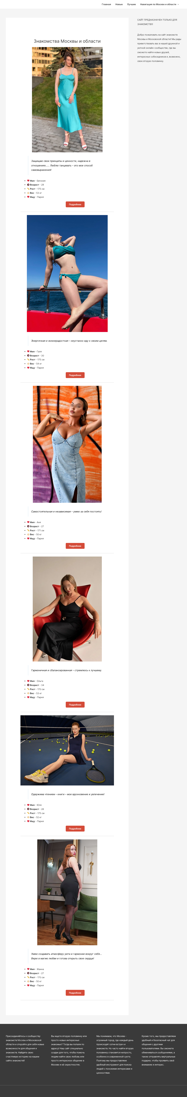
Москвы (22, 1040)
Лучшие (131, 4)
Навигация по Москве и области (158, 4)
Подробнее (75, 204)
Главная (106, 4)
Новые (119, 4)
